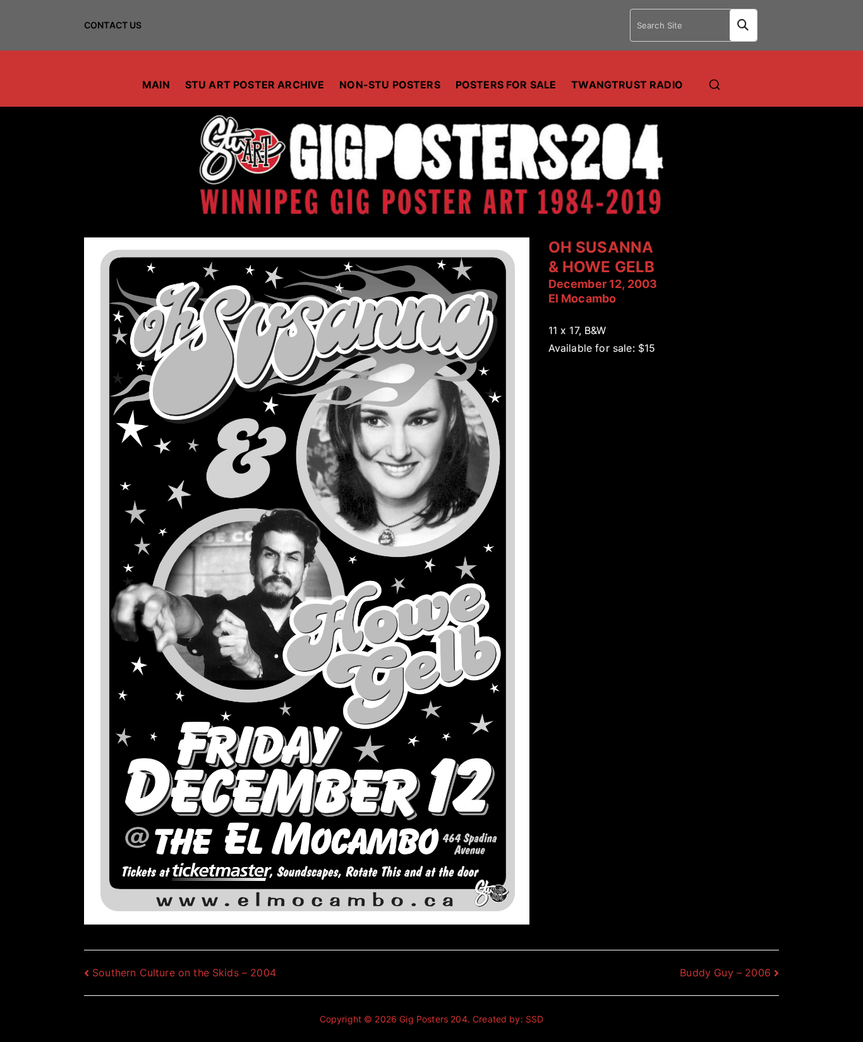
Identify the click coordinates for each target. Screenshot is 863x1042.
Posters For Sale (506, 84)
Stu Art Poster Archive (255, 84)
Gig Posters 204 (433, 1019)
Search (743, 25)
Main (156, 84)
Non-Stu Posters (389, 84)
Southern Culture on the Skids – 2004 (184, 972)
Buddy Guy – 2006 (725, 972)
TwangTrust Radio (627, 84)
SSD (534, 1019)
